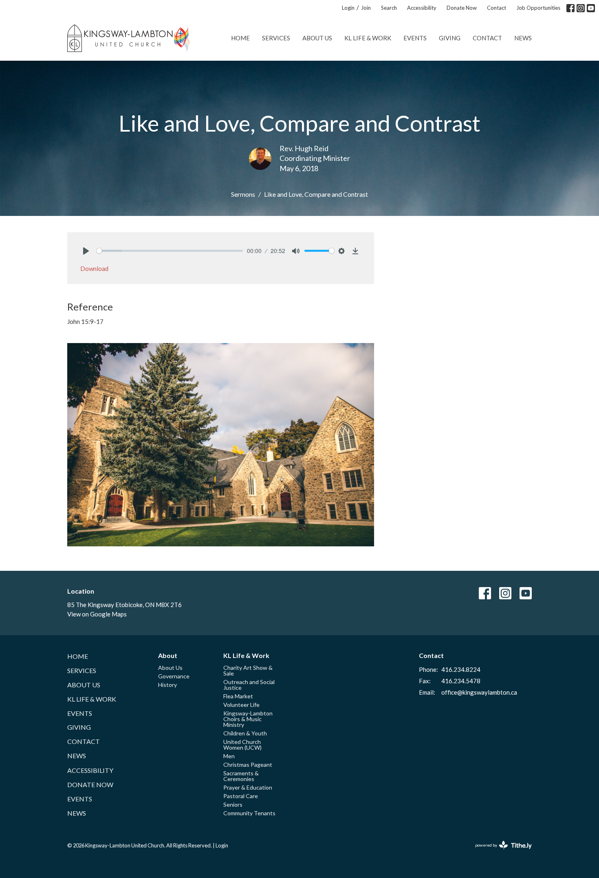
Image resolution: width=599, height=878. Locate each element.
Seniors (232, 804)
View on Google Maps (97, 614)
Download (94, 268)
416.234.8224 (460, 669)
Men (229, 756)
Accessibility (421, 7)
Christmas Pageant (247, 764)
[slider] (170, 251)
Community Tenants (249, 813)
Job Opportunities (538, 7)
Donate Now (462, 7)
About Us (317, 38)
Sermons (243, 194)
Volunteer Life (241, 704)
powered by (499, 852)
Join (366, 7)
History (167, 684)
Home (240, 38)
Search (389, 7)
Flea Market (238, 696)
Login (348, 7)
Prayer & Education (247, 787)
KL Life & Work (367, 38)
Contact (496, 7)
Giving (449, 38)
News (523, 38)
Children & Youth (245, 733)
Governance (173, 676)
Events (415, 38)
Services (276, 38)
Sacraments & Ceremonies (241, 776)
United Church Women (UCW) (242, 744)
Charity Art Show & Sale (248, 670)
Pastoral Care (240, 795)
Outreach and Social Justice (249, 684)
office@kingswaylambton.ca (479, 692)
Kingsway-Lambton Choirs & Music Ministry (248, 719)
